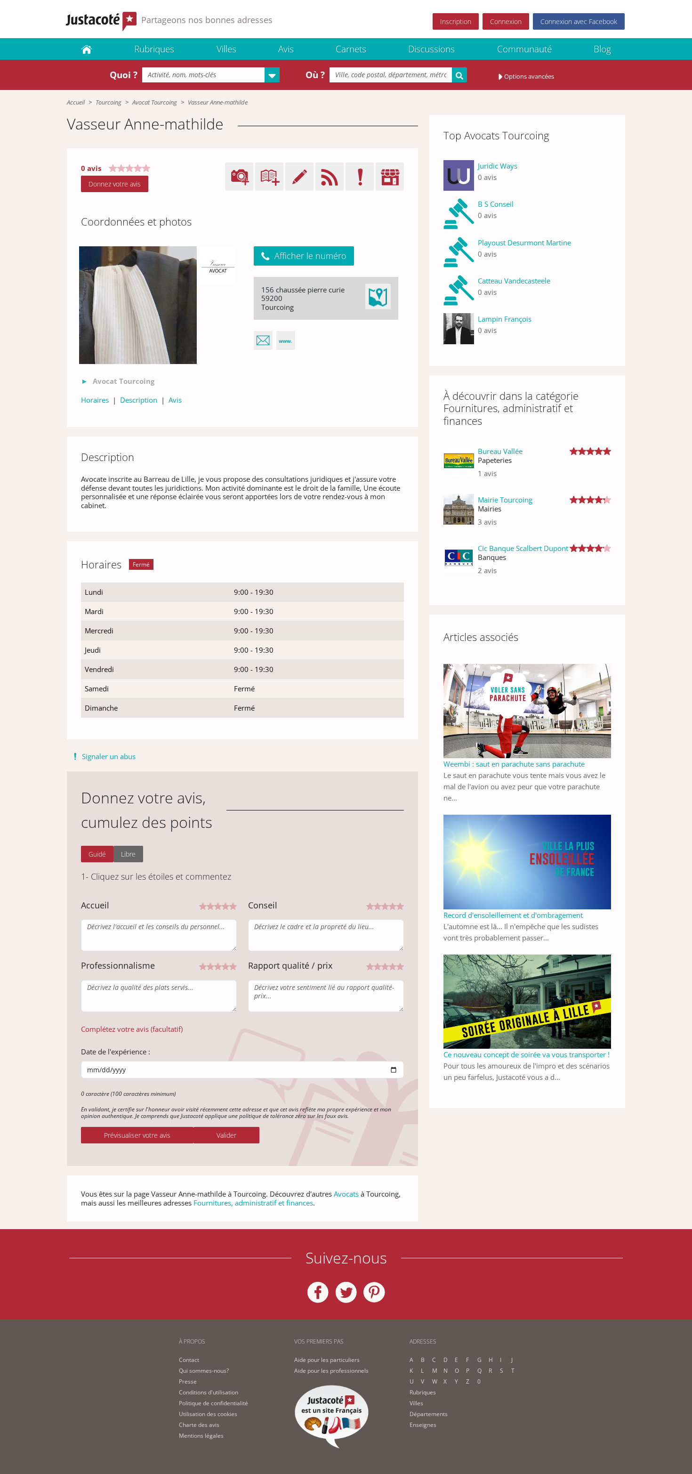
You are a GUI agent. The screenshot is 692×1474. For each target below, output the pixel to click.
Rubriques (154, 49)
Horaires (95, 400)
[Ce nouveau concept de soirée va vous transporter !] (527, 1000)
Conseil (262, 905)
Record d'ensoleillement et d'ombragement (513, 915)
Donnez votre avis (115, 183)
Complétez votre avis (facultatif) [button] (132, 1029)
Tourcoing (108, 102)
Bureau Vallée (500, 451)
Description (138, 400)
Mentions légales (201, 1435)
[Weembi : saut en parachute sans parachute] (527, 710)
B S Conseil (496, 204)
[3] (218, 905)
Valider (226, 1135)
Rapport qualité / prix (290, 965)
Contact (189, 1359)
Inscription (455, 21)
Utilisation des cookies (208, 1413)
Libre (128, 854)
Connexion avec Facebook (578, 21)
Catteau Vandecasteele (514, 280)
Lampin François (504, 319)
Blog (602, 49)
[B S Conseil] (458, 213)
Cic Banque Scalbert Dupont (523, 548)
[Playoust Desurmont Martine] (458, 252)
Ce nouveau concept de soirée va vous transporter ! (526, 1054)
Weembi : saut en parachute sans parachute (514, 764)
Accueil (76, 102)
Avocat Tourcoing (154, 102)
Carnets (351, 49)
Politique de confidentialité (213, 1403)
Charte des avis (199, 1424)
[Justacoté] (86, 49)
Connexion (506, 21)
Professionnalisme (118, 965)
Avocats (346, 1194)
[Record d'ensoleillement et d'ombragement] (527, 861)
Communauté (524, 49)
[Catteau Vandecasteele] (458, 290)
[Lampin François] (458, 328)
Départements (429, 1413)
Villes (226, 49)
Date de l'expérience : (115, 1051)
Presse (188, 1381)
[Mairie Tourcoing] (458, 514)
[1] (203, 905)
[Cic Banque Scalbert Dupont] (458, 563)
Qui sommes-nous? (204, 1370)
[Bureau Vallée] (458, 465)
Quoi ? (123, 75)
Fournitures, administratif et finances (253, 1202)
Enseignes (423, 1424)
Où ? (315, 75)
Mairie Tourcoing (505, 499)
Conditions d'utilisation (208, 1392)
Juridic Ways (497, 165)
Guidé (97, 854)
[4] (225, 905)
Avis (286, 49)
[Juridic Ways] (458, 175)
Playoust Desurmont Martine (524, 242)
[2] (210, 905)
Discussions (431, 49)
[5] (233, 905)
